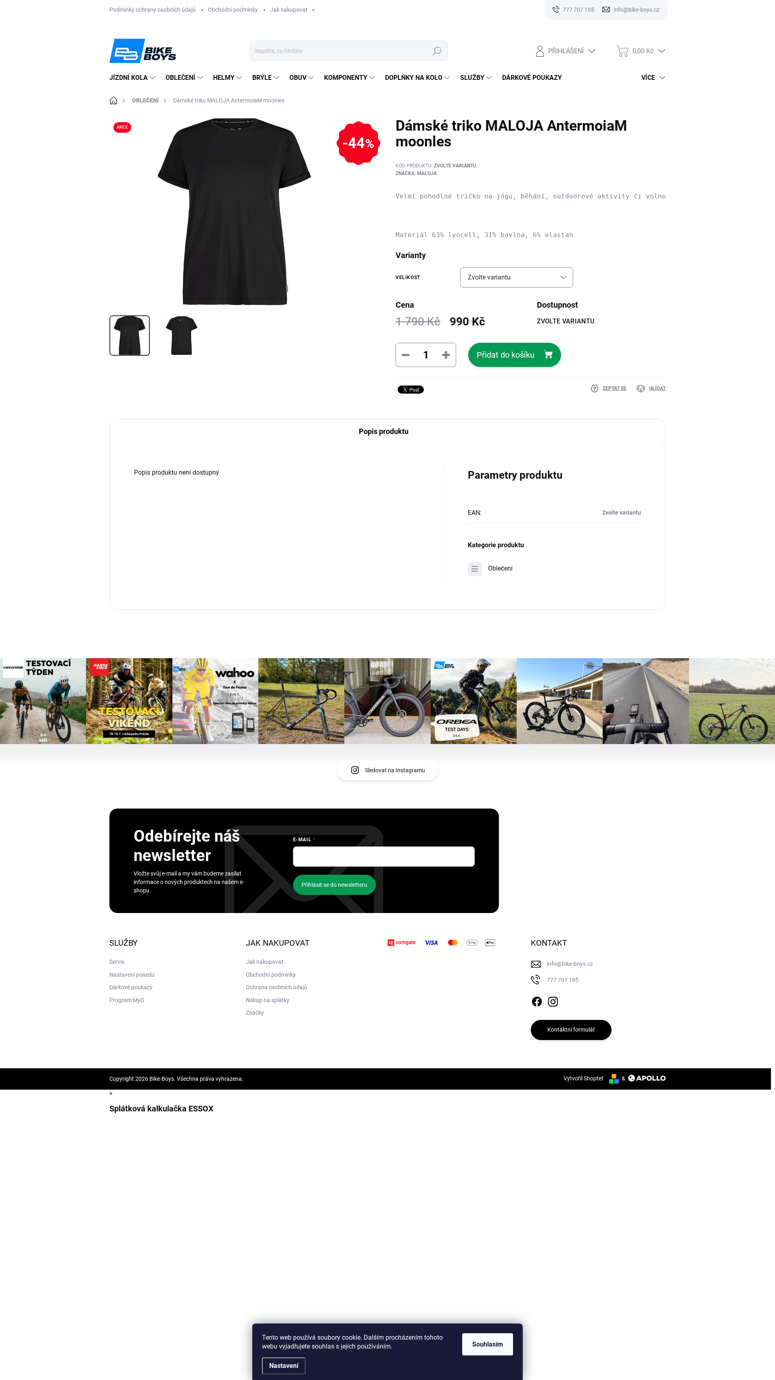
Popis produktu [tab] (383, 431)
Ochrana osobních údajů (276, 987)
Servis (116, 962)
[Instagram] (553, 1000)
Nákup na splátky (267, 1000)
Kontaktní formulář (571, 1029)
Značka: (416, 173)
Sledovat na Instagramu (395, 770)
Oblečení (500, 568)
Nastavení (283, 1366)
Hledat (437, 51)
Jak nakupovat (289, 9)
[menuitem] (133, 78)
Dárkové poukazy (131, 987)
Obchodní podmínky (233, 9)
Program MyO (127, 1000)
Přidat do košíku (505, 355)
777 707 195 (562, 980)
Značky (255, 1012)
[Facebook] (537, 1000)
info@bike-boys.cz (570, 964)
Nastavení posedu (132, 974)
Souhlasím (487, 1344)
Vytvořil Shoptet (583, 1078)
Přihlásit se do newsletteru (334, 885)
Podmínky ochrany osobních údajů (152, 9)
